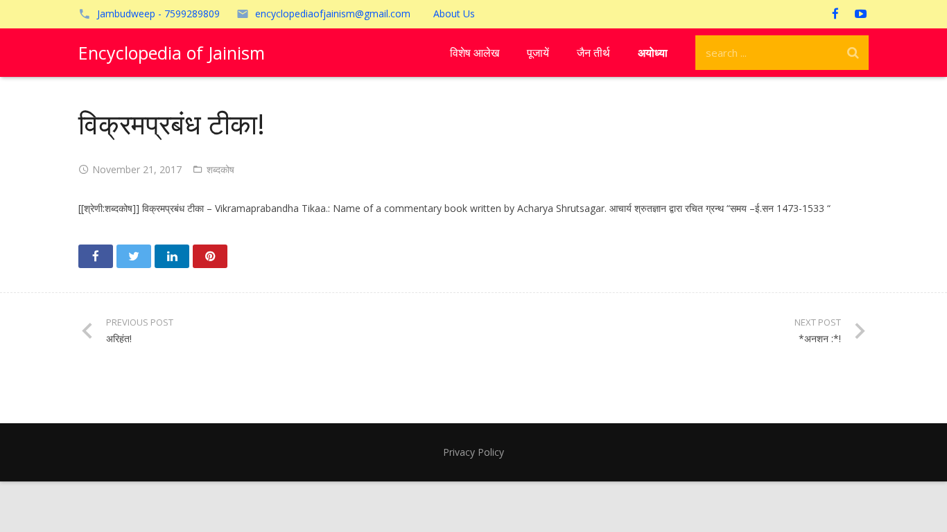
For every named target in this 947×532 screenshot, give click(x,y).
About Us (454, 13)
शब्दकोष (220, 169)
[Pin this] (210, 256)
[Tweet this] (133, 256)
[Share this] (95, 256)
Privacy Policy (473, 452)
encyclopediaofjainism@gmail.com (332, 13)
